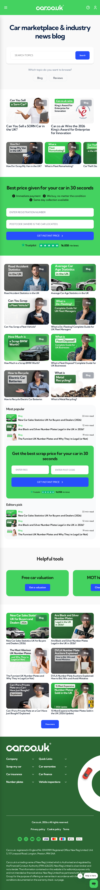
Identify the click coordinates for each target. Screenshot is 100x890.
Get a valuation (37, 587)
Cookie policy (54, 829)
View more (50, 724)
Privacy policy (38, 829)
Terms (66, 829)
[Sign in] (95, 7)
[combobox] (50, 226)
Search (82, 55)
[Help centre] (88, 7)
